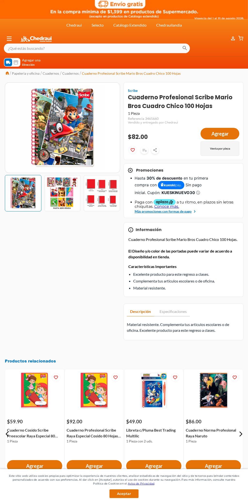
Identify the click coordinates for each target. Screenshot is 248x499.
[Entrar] (230, 38)
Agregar (220, 134)
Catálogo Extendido (130, 25)
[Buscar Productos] (185, 48)
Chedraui (74, 25)
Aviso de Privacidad (141, 483)
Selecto (98, 25)
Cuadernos (51, 73)
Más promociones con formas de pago (163, 211)
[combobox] (97, 48)
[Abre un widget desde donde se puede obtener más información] (228, 484)
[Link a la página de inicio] (7, 74)
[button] (9, 38)
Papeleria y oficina (25, 73)
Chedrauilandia (169, 25)
